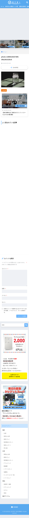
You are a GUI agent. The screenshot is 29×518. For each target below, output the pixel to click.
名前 (4, 288)
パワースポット (8, 469)
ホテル (5, 490)
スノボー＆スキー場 (9, 475)
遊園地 (5, 472)
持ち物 (5, 448)
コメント (5, 268)
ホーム (2, 6)
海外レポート (7, 445)
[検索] (26, 325)
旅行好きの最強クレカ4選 (11, 6)
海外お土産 (7, 436)
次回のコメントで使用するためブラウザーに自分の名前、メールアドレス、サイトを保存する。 (15, 310)
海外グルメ (7, 439)
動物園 (5, 466)
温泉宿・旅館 (7, 484)
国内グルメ (7, 457)
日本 (3, 451)
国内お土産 (7, 454)
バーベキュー (7, 478)
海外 (3, 430)
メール (4, 295)
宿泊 (3, 481)
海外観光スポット (8, 442)
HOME (15, 507)
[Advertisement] (14, 23)
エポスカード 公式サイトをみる (14, 375)
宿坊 (5, 493)
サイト (4, 302)
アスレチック (7, 463)
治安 (5, 433)
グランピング (7, 487)
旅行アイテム (6, 496)
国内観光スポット (8, 460)
